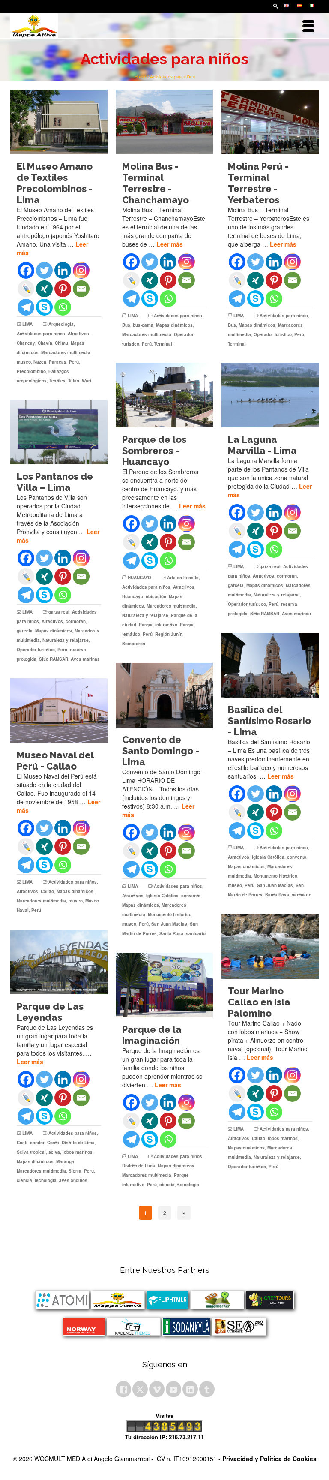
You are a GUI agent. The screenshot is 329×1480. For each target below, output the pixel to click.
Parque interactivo (158, 625)
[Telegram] (26, 307)
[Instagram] (81, 270)
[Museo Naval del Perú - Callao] (59, 710)
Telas (73, 381)
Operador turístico (273, 334)
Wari (86, 381)
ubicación (156, 596)
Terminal (163, 344)
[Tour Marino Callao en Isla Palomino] (270, 946)
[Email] (81, 288)
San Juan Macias (275, 885)
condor (37, 1143)
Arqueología (61, 324)
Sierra (75, 1171)
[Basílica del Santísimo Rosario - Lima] (270, 665)
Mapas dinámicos (174, 325)
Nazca (39, 362)
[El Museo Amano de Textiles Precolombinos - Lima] (59, 122)
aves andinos (73, 1180)
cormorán (287, 576)
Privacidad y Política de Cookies (269, 1458)
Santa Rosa (277, 895)
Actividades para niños (41, 334)
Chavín (45, 343)
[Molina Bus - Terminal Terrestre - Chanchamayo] (164, 122)
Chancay (26, 343)
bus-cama (143, 325)
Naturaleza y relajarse (145, 615)
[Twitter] (44, 270)
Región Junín (168, 634)
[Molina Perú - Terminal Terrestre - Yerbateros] (270, 122)
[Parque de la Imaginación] (164, 985)
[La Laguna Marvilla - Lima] (270, 395)
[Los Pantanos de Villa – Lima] (59, 432)
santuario (301, 895)
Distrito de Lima (78, 1143)
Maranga (65, 1161)
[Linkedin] (62, 270)
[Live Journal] (26, 288)
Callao (47, 891)
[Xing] (44, 288)
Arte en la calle (183, 578)
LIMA (27, 324)
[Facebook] (26, 270)
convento (296, 857)
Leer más (169, 244)
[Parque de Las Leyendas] (59, 962)
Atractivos (78, 334)
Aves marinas (296, 614)
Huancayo (132, 596)
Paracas (57, 362)
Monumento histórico (275, 876)
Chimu (61, 343)
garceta (236, 585)
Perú (74, 362)
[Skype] (44, 307)
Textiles (57, 381)
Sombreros (133, 644)
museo (24, 362)
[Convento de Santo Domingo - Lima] (164, 695)
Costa (53, 1143)
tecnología (46, 1180)
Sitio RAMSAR (264, 614)
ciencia (24, 1180)
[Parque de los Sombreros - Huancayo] (164, 395)
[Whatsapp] (62, 307)
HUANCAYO (139, 578)
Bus (126, 325)
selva (54, 1152)
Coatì (22, 1143)
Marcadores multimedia (65, 352)
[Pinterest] (62, 288)
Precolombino (31, 371)
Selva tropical (31, 1152)
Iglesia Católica (268, 857)
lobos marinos (283, 1138)
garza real (270, 566)
